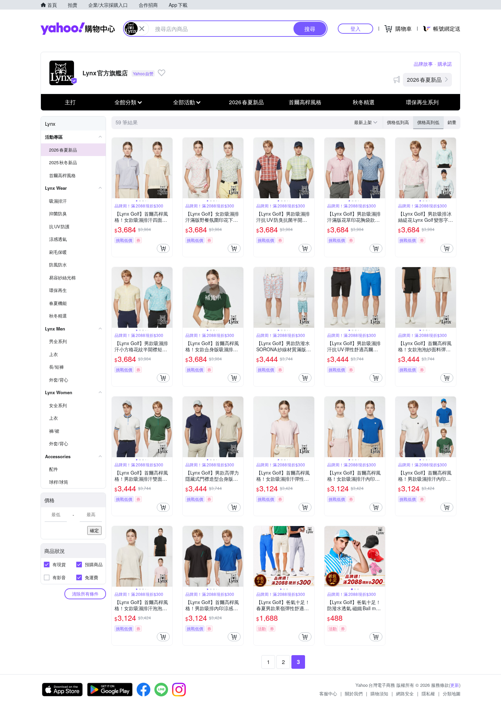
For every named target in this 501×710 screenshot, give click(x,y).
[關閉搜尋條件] (142, 29)
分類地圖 (451, 693)
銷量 (451, 122)
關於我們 (354, 693)
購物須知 (379, 693)
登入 (355, 28)
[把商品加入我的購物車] (163, 248)
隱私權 (428, 693)
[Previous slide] (116, 167)
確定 (94, 530)
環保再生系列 (422, 102)
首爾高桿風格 (305, 102)
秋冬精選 (364, 102)
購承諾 (445, 63)
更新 (454, 685)
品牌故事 (423, 63)
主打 (70, 102)
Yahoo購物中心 (78, 28)
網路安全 (405, 693)
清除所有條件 (85, 593)
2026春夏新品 (424, 79)
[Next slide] (168, 167)
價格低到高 (398, 122)
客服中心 (328, 693)
